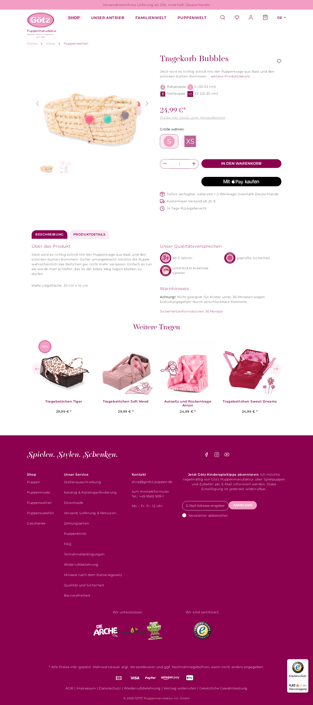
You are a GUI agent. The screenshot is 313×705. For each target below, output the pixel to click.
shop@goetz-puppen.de (152, 482)
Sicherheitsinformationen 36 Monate (191, 311)
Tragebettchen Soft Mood (126, 401)
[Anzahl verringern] (164, 164)
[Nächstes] (147, 103)
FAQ (67, 544)
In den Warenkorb (241, 163)
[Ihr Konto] (251, 18)
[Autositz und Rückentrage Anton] (187, 367)
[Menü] (305, 662)
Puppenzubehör (40, 513)
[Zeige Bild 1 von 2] (89, 141)
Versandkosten (142, 667)
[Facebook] (207, 456)
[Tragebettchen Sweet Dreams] (249, 367)
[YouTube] (227, 456)
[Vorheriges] (37, 103)
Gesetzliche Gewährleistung (223, 688)
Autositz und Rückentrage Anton (187, 403)
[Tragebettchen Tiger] (63, 367)
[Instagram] (217, 456)
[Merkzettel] (237, 18)
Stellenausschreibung (82, 482)
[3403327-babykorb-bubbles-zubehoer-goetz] (92, 103)
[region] (92, 115)
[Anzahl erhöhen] (194, 164)
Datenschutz (110, 688)
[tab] (49, 234)
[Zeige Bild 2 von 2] (95, 141)
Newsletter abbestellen (208, 515)
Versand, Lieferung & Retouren (90, 513)
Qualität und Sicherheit (84, 585)
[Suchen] (225, 18)
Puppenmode (38, 492)
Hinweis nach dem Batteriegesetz (93, 575)
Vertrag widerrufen (180, 688)
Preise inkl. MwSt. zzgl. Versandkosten (192, 117)
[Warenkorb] (265, 17)
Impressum (86, 688)
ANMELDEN (242, 505)
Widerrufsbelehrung (81, 564)
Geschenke (36, 523)
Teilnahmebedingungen (84, 554)
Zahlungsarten (76, 523)
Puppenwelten (39, 503)
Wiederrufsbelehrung (142, 688)
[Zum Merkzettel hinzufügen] (279, 61)
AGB (69, 688)
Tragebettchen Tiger (63, 401)
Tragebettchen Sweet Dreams (250, 401)
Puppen (33, 482)
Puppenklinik (75, 534)
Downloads (73, 503)
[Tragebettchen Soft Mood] (125, 367)
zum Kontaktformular (150, 491)
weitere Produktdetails (230, 76)
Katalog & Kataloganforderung (90, 492)
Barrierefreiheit (77, 595)
